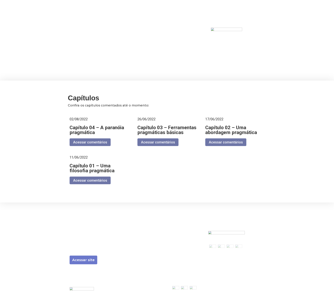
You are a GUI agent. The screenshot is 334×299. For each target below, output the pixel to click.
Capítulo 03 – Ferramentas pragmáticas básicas (166, 130)
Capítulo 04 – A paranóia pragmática (97, 130)
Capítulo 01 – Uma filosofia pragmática (92, 168)
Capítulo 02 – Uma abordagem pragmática (231, 130)
